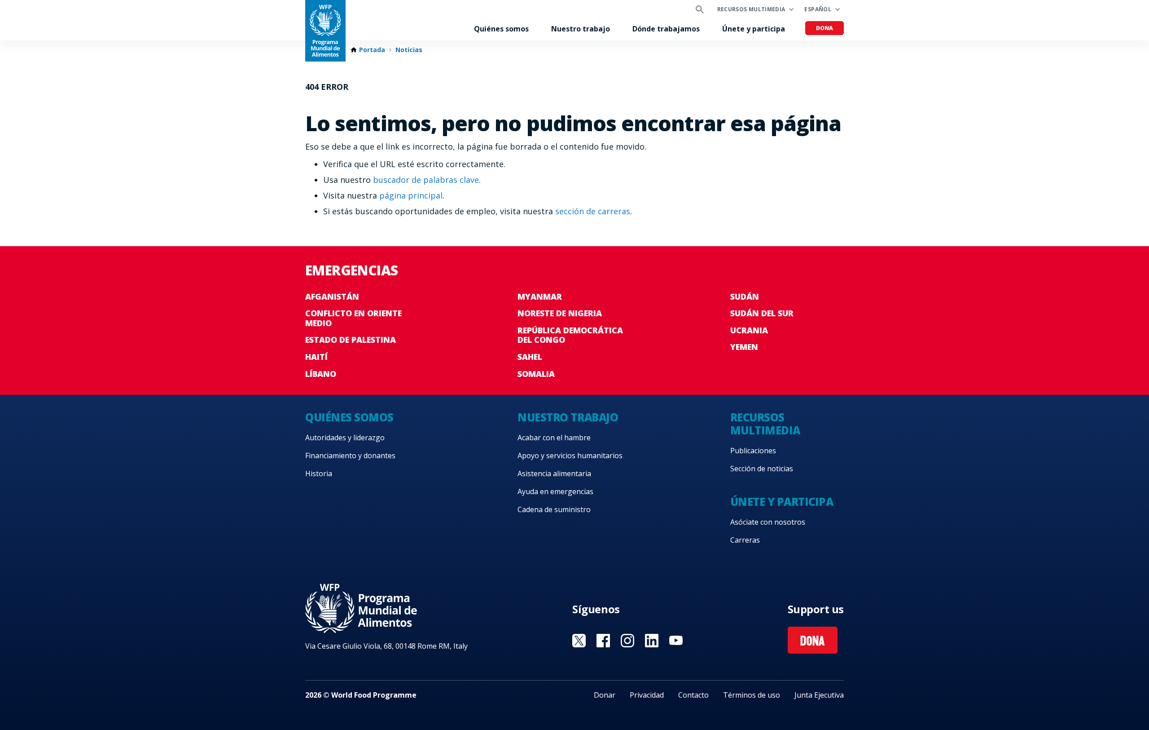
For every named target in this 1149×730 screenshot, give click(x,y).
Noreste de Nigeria (559, 313)
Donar (604, 695)
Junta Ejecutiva (819, 695)
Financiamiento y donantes (350, 455)
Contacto (693, 695)
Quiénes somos (501, 29)
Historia (318, 473)
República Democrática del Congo (570, 335)
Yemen (744, 346)
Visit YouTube (676, 640)
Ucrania (749, 330)
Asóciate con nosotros (767, 522)
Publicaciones (753, 451)
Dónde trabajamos (666, 29)
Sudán (744, 296)
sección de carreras (592, 211)
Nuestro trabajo (580, 29)
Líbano (320, 373)
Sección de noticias (761, 468)
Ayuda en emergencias (555, 491)
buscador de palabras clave (426, 179)
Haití (316, 356)
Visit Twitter (579, 640)
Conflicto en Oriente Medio (353, 318)
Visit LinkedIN (651, 640)
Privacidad (647, 695)
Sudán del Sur (762, 313)
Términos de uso (751, 695)
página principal (411, 195)
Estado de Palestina (350, 339)
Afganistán (332, 296)
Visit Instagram (627, 640)
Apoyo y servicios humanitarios (570, 455)
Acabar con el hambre (554, 437)
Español (817, 9)
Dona (824, 28)
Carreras (745, 540)
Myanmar (539, 296)
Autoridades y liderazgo (345, 437)
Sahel (529, 356)
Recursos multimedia (751, 9)
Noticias (408, 50)
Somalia (536, 373)
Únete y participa (753, 29)
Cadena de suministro (554, 509)
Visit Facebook (603, 640)
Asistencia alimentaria (554, 473)
